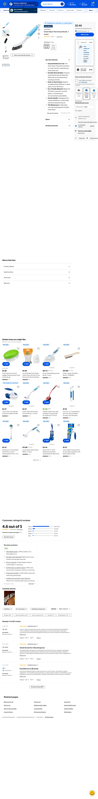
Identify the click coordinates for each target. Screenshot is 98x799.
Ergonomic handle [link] (12, 573)
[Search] (62, 4)
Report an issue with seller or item (87, 122)
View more (36, 460)
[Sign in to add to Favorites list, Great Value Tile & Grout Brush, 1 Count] (39, 29)
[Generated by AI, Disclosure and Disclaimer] (69, 113)
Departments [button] (7, 10)
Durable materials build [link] (14, 557)
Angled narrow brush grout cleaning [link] (18, 578)
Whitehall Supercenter (82, 103)
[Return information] (88, 31)
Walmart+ (80, 10)
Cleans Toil (67, 702)
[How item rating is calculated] (21, 532)
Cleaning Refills (68, 708)
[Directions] (69, 277)
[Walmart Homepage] (4, 4)
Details (92, 126)
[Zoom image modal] (39, 34)
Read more (23, 634)
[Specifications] (69, 272)
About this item (9, 260)
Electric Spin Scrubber (10, 708)
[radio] (46, 46)
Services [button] (19, 10)
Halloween (43, 10)
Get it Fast (52, 10)
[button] (71, 4)
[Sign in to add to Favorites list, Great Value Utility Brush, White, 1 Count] (38, 425)
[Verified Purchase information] (37, 626)
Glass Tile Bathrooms (70, 705)
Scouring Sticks (8, 712)
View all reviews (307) (37, 687)
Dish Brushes (67, 712)
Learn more (81, 133)
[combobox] (53, 4)
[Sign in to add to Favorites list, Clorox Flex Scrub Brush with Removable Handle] (18, 386)
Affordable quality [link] (12, 552)
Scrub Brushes (38, 708)
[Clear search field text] (57, 4)
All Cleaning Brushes (40, 712)
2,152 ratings (59, 36)
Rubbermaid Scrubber (40, 705)
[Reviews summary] (55, 36)
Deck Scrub (7, 705)
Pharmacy (61, 10)
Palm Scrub (37, 702)
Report (39, 638)
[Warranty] (69, 283)
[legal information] (90, 28)
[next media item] (38, 37)
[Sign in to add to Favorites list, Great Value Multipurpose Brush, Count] (58, 348)
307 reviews (20, 529)
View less (31, 583)
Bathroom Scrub (8, 702)
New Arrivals (70, 10)
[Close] (35, 10)
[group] (53, 36)
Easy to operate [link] (11, 562)
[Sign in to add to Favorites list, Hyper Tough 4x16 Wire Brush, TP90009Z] (78, 348)
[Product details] (69, 266)
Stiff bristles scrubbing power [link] (16, 568)
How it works (85, 61)
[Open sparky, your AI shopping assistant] (92, 793)
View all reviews (8, 537)
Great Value (47, 29)
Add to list (82, 138)
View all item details (52, 113)
